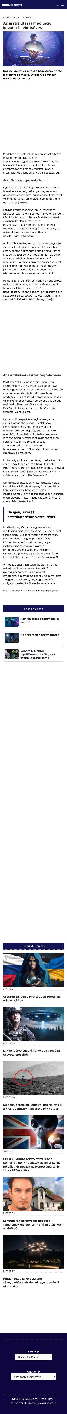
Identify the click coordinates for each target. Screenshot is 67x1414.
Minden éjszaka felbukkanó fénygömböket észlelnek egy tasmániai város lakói (31, 1282)
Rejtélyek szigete (12, 4)
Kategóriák (33, 1371)
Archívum (33, 1351)
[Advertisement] (33, 117)
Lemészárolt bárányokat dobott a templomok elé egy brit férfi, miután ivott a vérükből (32, 1224)
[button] (58, 5)
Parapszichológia (11, 17)
